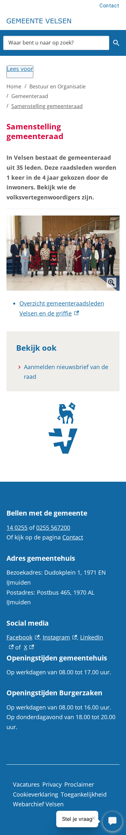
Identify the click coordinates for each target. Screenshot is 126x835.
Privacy (52, 784)
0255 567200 (53, 527)
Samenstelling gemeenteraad (47, 106)
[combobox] (56, 42)
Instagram (60, 637)
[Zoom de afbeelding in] (63, 253)
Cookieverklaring (35, 794)
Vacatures (26, 784)
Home (13, 86)
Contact (110, 6)
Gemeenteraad (29, 96)
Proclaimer (79, 784)
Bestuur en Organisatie (57, 86)
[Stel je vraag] (112, 821)
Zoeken (116, 43)
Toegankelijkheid (84, 794)
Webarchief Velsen (38, 804)
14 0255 (16, 527)
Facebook (22, 637)
